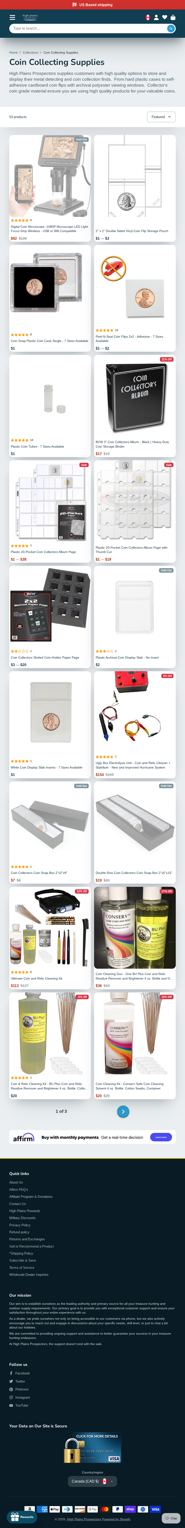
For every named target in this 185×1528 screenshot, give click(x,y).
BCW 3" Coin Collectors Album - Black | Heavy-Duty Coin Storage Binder (135, 406)
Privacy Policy (19, 1225)
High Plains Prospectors (84, 1519)
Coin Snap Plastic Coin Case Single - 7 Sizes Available (50, 298)
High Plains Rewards (24, 1211)
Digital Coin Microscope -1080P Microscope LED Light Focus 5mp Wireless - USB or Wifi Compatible (50, 188)
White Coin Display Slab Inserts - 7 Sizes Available (50, 724)
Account (156, 17)
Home (13, 52)
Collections (30, 52)
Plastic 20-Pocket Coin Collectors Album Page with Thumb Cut (135, 511)
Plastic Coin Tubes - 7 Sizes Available (50, 406)
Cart (173, 17)
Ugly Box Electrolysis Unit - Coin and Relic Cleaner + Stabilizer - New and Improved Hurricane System (135, 724)
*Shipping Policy (21, 1253)
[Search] (171, 28)
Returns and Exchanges (27, 1239)
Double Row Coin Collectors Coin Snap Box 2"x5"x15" (135, 832)
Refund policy (19, 1232)
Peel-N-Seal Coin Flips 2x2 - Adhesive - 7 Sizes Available (135, 298)
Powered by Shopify (116, 1519)
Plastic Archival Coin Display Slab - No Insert (135, 617)
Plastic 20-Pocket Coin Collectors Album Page (50, 511)
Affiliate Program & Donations (31, 1196)
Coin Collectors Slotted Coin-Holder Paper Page (50, 617)
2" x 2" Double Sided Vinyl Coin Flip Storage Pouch (135, 188)
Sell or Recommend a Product (31, 1246)
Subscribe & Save (22, 1260)
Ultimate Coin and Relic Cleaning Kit (50, 938)
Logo (30, 17)
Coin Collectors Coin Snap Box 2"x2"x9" (50, 832)
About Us (16, 1182)
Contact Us (17, 1204)
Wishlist (164, 17)
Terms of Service (21, 1267)
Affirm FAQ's (18, 1189)
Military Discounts (22, 1218)
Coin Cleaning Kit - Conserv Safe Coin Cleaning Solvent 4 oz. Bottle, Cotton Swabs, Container (135, 1045)
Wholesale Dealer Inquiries (29, 1274)
